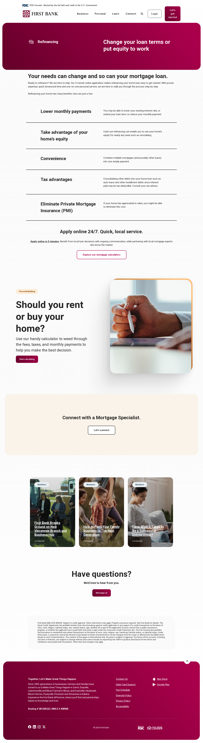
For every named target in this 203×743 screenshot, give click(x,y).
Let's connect (101, 430)
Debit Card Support (126, 684)
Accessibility (122, 706)
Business (82, 13)
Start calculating (27, 359)
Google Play (166, 684)
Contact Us (122, 679)
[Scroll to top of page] (187, 661)
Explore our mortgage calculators (101, 254)
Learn (115, 13)
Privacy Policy (123, 700)
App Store (166, 678)
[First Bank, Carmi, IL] (40, 13)
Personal (100, 13)
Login (154, 13)
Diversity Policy (123, 695)
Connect (131, 13)
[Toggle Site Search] (141, 13)
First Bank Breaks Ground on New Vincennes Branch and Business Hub (50, 529)
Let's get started (174, 14)
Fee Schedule (123, 690)
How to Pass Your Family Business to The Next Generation (101, 531)
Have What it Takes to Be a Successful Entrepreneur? (148, 531)
